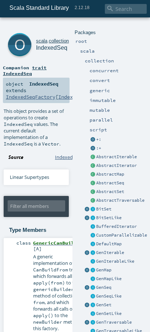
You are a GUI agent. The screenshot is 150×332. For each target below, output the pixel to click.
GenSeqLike (109, 296)
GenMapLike (109, 278)
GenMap (103, 269)
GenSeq (103, 287)
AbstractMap (110, 174)
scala (41, 41)
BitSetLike (109, 217)
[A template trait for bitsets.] (93, 218)
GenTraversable (114, 322)
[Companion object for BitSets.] (87, 218)
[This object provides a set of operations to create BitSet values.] (87, 209)
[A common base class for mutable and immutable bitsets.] (93, 209)
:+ (98, 148)
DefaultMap (109, 243)
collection (59, 41)
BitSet (103, 209)
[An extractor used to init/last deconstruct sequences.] (93, 148)
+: (98, 139)
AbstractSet (110, 191)
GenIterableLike (115, 261)
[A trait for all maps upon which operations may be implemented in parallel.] (93, 279)
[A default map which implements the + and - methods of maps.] (93, 244)
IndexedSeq (51, 48)
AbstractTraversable (120, 200)
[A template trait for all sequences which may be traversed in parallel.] (93, 296)
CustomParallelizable (121, 235)
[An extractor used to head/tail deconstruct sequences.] (93, 140)
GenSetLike (109, 313)
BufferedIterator (116, 226)
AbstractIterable (116, 156)
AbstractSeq (110, 182)
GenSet (103, 304)
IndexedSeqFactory (30, 97)
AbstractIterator (116, 165)
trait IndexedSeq (25, 70)
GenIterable (110, 252)
